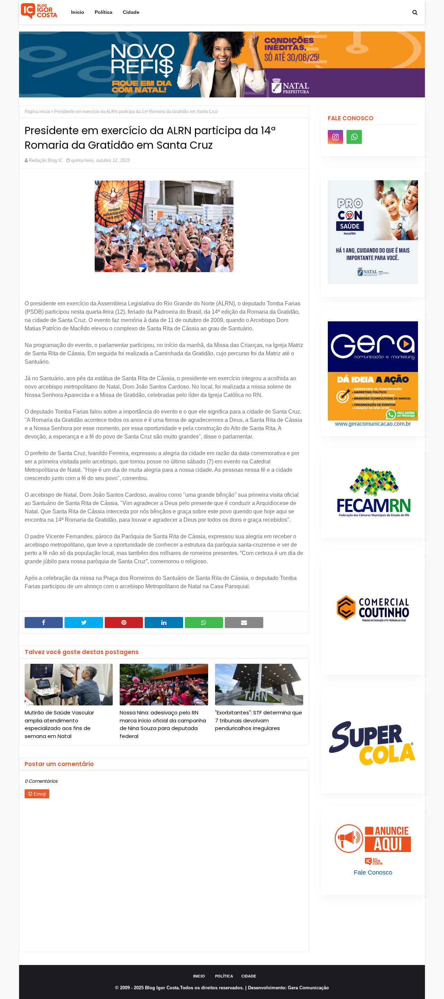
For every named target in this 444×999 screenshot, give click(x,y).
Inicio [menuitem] (77, 12)
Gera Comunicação (308, 987)
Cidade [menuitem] (131, 12)
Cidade (248, 976)
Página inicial (37, 111)
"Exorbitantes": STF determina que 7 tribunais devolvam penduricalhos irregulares (258, 720)
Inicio (199, 976)
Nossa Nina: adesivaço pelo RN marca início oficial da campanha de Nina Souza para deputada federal (163, 724)
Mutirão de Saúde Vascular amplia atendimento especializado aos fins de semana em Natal (59, 724)
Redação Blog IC (46, 160)
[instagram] (335, 137)
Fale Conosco (373, 872)
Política (224, 976)
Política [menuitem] (103, 12)
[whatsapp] (354, 137)
